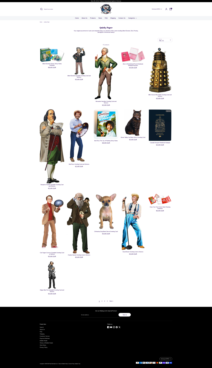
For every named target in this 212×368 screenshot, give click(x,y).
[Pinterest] (117, 327)
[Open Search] (41, 9)
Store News (43, 345)
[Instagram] (114, 327)
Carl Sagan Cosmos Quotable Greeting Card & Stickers (52, 253)
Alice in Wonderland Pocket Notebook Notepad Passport (133, 64)
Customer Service (45, 336)
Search (42, 327)
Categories (131, 18)
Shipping (113, 18)
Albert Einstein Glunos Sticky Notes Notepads (52, 64)
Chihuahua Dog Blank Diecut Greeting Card (106, 231)
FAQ (106, 18)
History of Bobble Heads (46, 343)
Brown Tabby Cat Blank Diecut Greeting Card (133, 137)
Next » (111, 301)
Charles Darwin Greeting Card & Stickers (79, 255)
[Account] (166, 9)
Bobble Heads (43, 340)
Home (77, 18)
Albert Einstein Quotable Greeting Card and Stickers (79, 76)
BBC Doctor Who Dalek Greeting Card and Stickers (160, 95)
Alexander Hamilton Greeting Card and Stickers (106, 102)
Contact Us (121, 18)
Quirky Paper (47, 22)
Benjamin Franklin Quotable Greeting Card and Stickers (52, 185)
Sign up (125, 314)
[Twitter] (119, 327)
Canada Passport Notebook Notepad (160, 142)
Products (93, 18)
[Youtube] (111, 327)
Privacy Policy (44, 347)
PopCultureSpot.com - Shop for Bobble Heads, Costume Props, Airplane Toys (64, 363)
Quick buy (52, 59)
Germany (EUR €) (156, 9)
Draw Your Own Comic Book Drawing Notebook (160, 207)
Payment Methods (45, 338)
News (100, 18)
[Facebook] (108, 327)
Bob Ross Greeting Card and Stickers (79, 164)
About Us (84, 18)
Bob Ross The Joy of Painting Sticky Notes (106, 140)
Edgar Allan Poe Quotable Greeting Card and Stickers (52, 290)
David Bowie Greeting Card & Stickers (133, 251)
